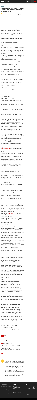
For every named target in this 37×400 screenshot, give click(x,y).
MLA (4, 343)
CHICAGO (7, 343)
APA (1, 343)
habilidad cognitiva (10, 213)
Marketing (34, 386)
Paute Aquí (15, 386)
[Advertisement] (7, 21)
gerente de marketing (6, 148)
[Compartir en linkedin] (20, 14)
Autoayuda (28, 388)
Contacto (15, 388)
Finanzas (28, 394)
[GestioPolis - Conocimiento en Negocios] (4, 384)
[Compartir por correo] (23, 14)
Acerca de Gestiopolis (17, 387)
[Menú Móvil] (35, 1)
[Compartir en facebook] (16, 14)
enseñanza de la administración (10, 61)
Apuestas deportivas (17, 392)
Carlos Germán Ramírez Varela (6, 13)
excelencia (19, 160)
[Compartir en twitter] (18, 14)
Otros (3, 6)
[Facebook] (27, 1)
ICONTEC (11, 343)
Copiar (2, 353)
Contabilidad (28, 389)
